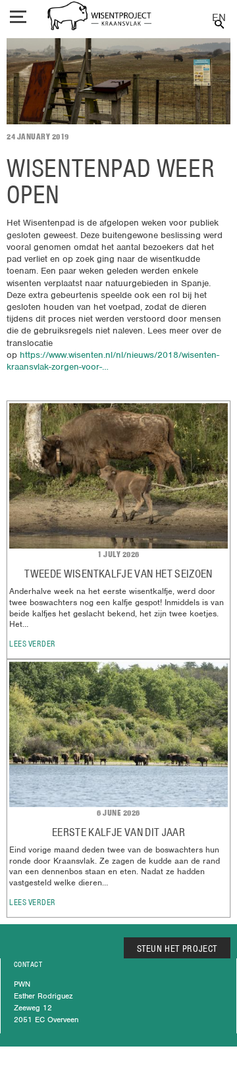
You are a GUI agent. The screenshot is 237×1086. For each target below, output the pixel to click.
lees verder (32, 643)
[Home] (99, 17)
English (218, 18)
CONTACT (28, 964)
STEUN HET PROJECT (177, 948)
